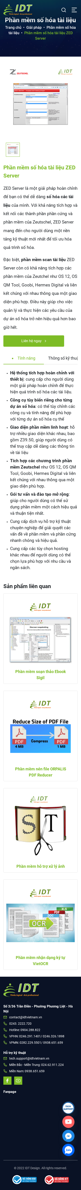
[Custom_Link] (68, 1122)
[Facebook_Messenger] (68, 1136)
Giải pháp (34, 27)
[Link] (68, 1108)
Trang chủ (13, 27)
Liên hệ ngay (32, 341)
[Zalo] (68, 1150)
